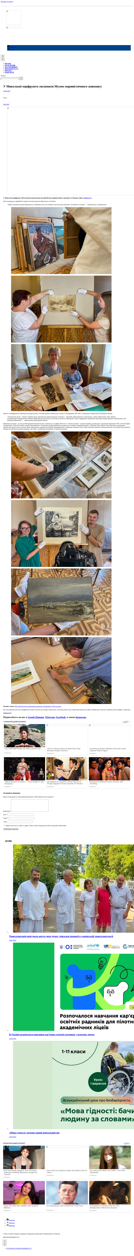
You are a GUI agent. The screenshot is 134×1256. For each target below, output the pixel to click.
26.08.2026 (12, 940)
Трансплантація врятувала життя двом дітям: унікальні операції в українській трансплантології (61, 936)
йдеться (10, 201)
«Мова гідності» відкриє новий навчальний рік (34, 1132)
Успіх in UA (87, 198)
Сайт (5, 822)
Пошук (3, 76)
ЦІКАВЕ (6, 104)
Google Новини (36, 717)
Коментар (7, 811)
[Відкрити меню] (3, 56)
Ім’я (5, 814)
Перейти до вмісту (7, 1)
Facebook (61, 717)
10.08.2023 (6, 91)
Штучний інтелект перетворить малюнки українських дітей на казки (38, 706)
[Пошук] (21, 78)
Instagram (81, 717)
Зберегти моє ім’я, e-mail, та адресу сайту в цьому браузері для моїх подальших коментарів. (36, 825)
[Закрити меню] (3, 59)
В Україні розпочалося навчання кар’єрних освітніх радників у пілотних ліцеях (51, 1034)
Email (5, 818)
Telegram (50, 717)
